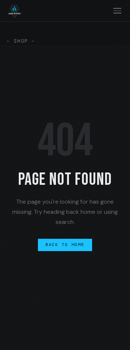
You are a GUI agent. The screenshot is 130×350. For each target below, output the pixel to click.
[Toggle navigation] (117, 11)
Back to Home (65, 244)
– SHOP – (20, 41)
